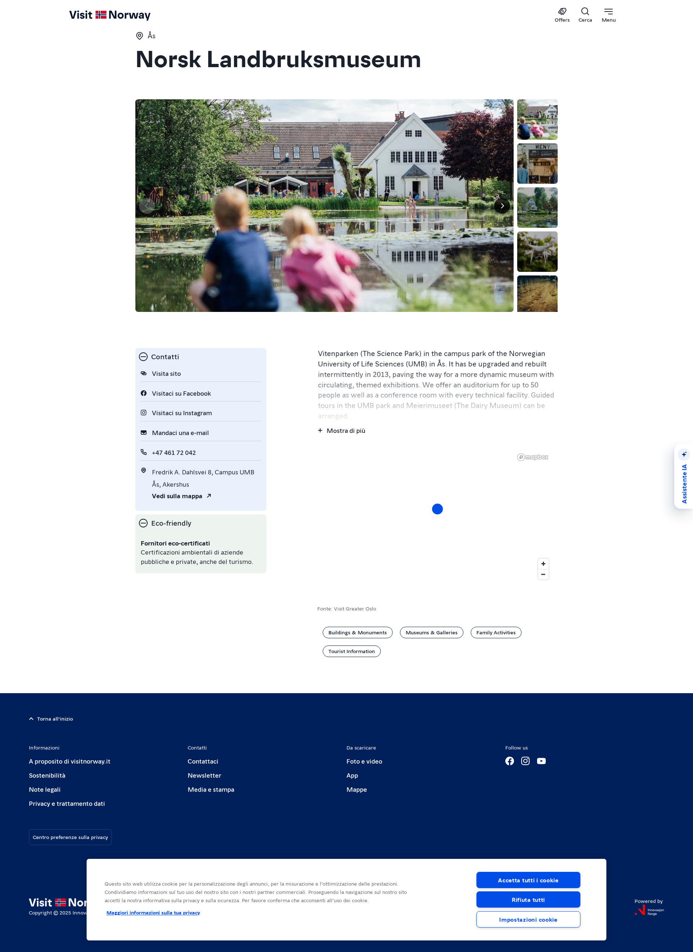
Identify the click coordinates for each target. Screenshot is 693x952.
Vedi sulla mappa (177, 495)
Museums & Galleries (432, 632)
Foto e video (364, 761)
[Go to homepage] (121, 15)
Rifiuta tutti (528, 899)
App (352, 775)
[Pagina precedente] (147, 206)
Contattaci (203, 761)
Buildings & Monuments (357, 632)
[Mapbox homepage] (533, 457)
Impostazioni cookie (528, 919)
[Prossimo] (502, 206)
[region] (346, 899)
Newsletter (204, 775)
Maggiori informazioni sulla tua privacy (153, 912)
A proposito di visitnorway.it (69, 761)
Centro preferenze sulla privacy (70, 837)
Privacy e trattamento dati (67, 803)
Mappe (356, 789)
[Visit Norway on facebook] (509, 761)
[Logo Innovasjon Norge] (649, 910)
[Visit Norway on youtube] (541, 761)
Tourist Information (351, 651)
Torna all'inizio (55, 718)
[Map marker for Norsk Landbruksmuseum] (437, 509)
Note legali (45, 789)
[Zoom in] (543, 563)
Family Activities (496, 632)
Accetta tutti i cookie (528, 880)
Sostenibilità (47, 775)
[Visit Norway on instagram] (525, 761)
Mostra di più (346, 430)
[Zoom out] (543, 574)
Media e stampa (211, 789)
